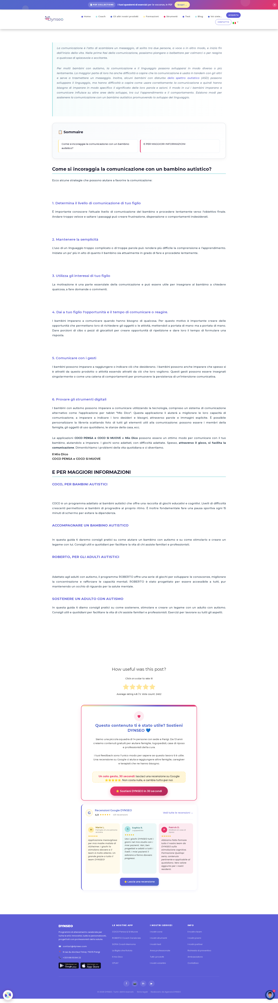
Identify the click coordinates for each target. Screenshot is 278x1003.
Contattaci (193, 963)
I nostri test (155, 944)
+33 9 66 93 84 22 (72, 957)
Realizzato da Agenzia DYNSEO (166, 991)
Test (187, 16)
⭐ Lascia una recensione (139, 881)
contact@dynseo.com (75, 946)
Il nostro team (195, 931)
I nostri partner (195, 944)
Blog (200, 16)
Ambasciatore (195, 956)
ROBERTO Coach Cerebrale (126, 938)
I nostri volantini (158, 963)
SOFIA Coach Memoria (124, 944)
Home (87, 16)
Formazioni (152, 16)
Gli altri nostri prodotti (125, 16)
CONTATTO (223, 22)
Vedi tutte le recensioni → (178, 812)
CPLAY (115, 963)
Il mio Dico (117, 956)
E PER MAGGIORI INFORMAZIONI (164, 143)
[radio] (126, 687)
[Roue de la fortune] (8, 995)
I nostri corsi (156, 931)
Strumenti (172, 16)
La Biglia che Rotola (122, 950)
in (143, 983)
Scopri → (182, 5)
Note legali (142, 991)
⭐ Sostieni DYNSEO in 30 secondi (139, 791)
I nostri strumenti (158, 938)
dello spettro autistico (183, 78)
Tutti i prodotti (157, 956)
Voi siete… (216, 16)
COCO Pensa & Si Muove (125, 931)
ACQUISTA (233, 15)
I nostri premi (194, 938)
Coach (102, 16)
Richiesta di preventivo (199, 950)
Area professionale (160, 950)
